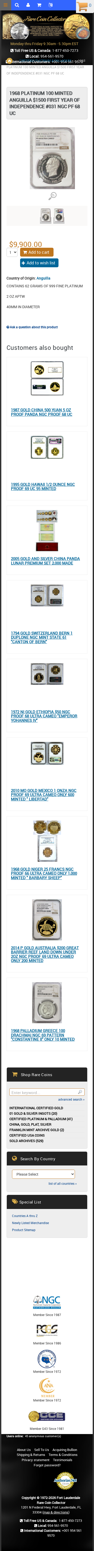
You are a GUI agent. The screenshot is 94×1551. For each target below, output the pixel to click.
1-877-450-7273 (70, 1520)
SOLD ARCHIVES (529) (26, 1141)
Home (10, 61)
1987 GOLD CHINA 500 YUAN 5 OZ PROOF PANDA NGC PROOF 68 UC (41, 412)
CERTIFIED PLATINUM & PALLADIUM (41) (41, 1119)
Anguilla (43, 278)
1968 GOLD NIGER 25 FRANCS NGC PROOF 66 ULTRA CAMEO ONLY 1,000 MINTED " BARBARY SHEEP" (44, 873)
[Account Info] (28, 5)
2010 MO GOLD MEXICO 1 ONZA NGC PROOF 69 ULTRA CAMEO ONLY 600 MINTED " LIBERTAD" (44, 794)
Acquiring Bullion (64, 1449)
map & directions (55, 1512)
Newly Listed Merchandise (30, 1223)
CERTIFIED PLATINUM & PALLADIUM (45, 60)
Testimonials (62, 1459)
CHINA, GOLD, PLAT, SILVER (30, 1124)
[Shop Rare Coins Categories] (39, 5)
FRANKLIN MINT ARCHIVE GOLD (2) (36, 1130)
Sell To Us (41, 1449)
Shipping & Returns (31, 1454)
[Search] (79, 1092)
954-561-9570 (58, 1525)
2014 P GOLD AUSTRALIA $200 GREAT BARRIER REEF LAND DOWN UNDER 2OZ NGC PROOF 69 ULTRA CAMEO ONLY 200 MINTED (45, 954)
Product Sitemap (24, 1230)
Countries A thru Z (25, 1216)
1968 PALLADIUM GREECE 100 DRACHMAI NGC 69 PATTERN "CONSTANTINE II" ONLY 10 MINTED (43, 1034)
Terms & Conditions (63, 1454)
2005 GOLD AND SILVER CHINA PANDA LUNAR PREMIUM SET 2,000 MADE (45, 560)
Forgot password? (47, 1465)
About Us (24, 1449)
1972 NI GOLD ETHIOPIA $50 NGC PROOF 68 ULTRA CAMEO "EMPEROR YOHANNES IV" (44, 716)
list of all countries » (63, 1183)
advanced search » (71, 1099)
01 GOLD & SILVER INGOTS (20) (33, 1113)
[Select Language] (50, 5)
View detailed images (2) (52, 196)
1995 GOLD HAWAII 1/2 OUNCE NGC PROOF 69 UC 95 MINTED (43, 486)
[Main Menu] (5, 5)
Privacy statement (36, 1459)
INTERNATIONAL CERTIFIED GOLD (36, 1108)
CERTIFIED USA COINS (27, 1135)
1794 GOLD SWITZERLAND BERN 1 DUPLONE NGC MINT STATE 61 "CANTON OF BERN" (42, 637)
